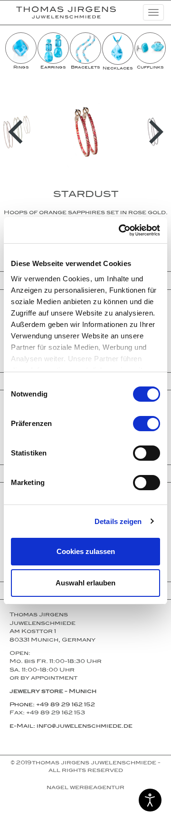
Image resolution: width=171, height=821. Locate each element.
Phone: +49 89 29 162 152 (52, 705)
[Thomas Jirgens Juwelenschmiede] (58, 12)
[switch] (146, 423)
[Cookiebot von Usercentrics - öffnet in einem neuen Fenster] (120, 230)
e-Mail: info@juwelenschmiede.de (71, 726)
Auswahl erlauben (85, 583)
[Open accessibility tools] (150, 800)
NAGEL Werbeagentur (85, 788)
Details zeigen (118, 521)
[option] (21, 51)
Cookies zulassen (86, 551)
